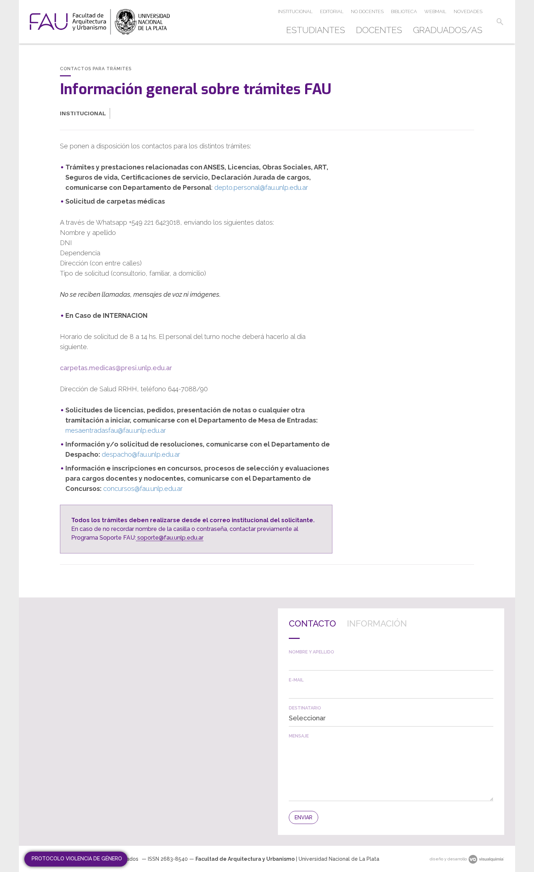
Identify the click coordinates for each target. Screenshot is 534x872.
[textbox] (391, 662)
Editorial (332, 11)
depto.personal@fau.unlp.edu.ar (261, 187)
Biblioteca (404, 11)
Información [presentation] (377, 623)
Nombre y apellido (311, 652)
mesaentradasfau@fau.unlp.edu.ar (115, 430)
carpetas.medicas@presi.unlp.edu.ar (116, 368)
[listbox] (391, 718)
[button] (499, 22)
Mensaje (299, 736)
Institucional (295, 11)
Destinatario (305, 708)
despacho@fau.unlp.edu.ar (141, 454)
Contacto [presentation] (312, 623)
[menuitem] (318, 30)
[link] (100, 22)
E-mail (296, 680)
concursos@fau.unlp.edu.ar (143, 488)
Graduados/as (447, 30)
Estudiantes (315, 30)
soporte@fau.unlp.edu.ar (169, 537)
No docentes (367, 11)
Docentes (379, 30)
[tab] (312, 629)
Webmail (435, 11)
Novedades (468, 11)
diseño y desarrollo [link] (448, 859)
